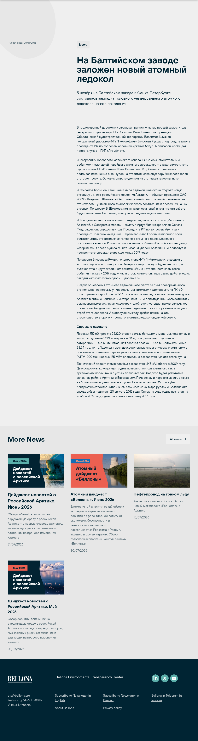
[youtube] (174, 678)
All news (176, 439)
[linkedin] (155, 678)
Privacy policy (112, 708)
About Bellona (64, 708)
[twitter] (165, 678)
